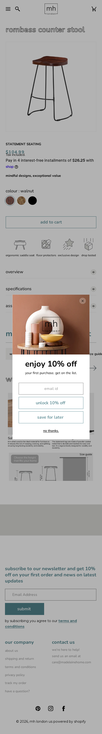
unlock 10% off (50, 403)
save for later (50, 417)
